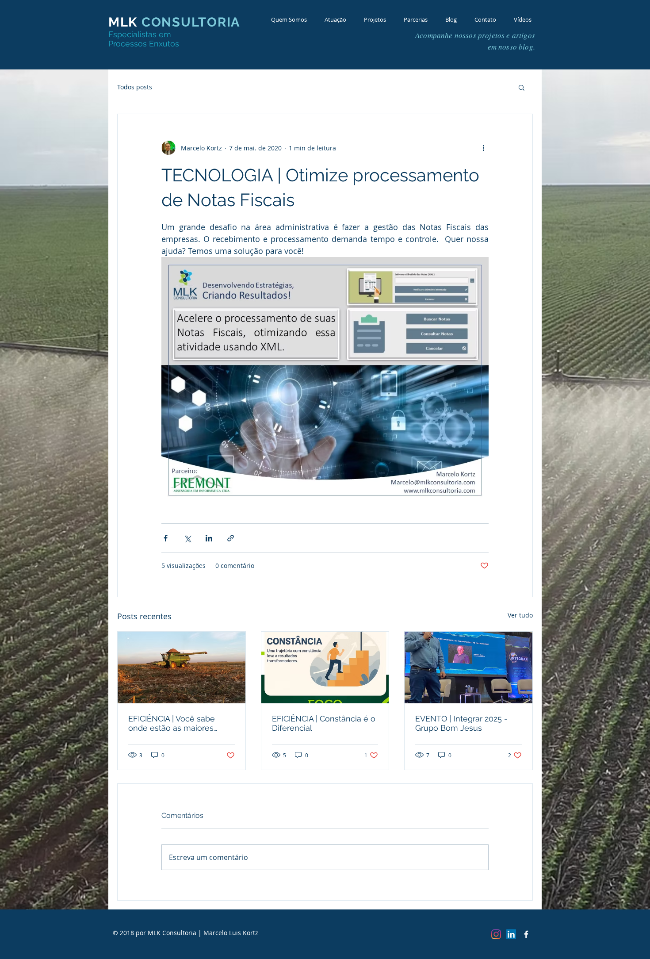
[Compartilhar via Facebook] (165, 538)
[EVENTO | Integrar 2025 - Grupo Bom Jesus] (468, 667)
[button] (521, 87)
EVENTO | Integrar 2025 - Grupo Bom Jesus (461, 723)
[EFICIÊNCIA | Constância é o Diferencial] (325, 667)
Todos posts (134, 87)
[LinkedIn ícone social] (511, 934)
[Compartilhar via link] (230, 538)
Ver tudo (520, 615)
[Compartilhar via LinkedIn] (209, 538)
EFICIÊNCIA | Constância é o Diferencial (323, 723)
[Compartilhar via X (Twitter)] (187, 538)
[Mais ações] (483, 147)
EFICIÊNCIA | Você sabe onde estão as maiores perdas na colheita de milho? (171, 723)
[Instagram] (496, 934)
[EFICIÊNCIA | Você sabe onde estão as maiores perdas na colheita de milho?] (181, 667)
